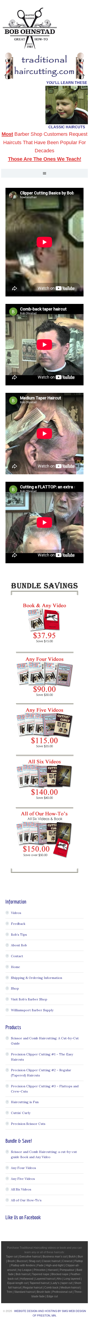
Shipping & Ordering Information (36, 978)
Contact (17, 956)
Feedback (18, 924)
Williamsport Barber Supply (32, 1010)
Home (15, 967)
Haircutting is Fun (25, 1102)
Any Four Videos (23, 1168)
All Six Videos (21, 1189)
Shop (15, 988)
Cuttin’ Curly (20, 1113)
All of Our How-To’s (26, 1200)
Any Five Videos (23, 1179)
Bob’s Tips (19, 935)
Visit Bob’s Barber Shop (29, 999)
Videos (16, 913)
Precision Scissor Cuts (28, 1124)
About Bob (19, 945)
